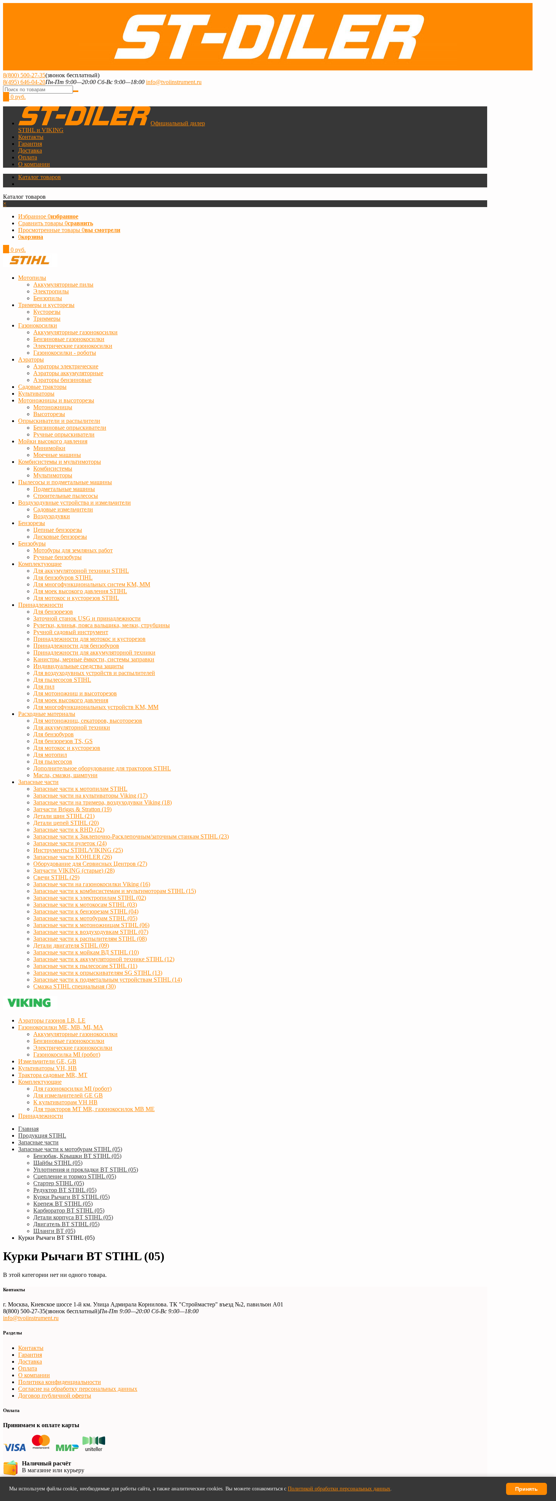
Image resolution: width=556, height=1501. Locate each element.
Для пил (43, 686)
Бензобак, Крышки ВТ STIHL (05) (77, 1156)
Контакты (30, 137)
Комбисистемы (52, 468)
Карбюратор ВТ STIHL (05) (68, 1210)
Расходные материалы (46, 714)
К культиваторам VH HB (65, 1102)
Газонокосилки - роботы (64, 352)
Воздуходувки (51, 516)
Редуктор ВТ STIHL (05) (64, 1190)
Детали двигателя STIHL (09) (71, 945)
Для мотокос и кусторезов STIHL (76, 598)
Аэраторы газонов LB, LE (51, 1020)
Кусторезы (47, 312)
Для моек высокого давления (70, 700)
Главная (28, 1128)
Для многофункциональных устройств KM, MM (95, 707)
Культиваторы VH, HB (47, 1068)
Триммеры (47, 318)
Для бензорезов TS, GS (63, 741)
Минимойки (49, 448)
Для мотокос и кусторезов (66, 748)
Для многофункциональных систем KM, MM (91, 584)
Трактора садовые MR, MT (52, 1075)
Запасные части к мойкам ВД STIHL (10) (86, 952)
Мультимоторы (52, 475)
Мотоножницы (52, 407)
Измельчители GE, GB (47, 1061)
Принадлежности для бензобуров (76, 645)
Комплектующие (40, 564)
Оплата (27, 157)
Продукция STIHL (42, 1135)
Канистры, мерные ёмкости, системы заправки (93, 659)
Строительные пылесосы (65, 496)
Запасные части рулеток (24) (70, 843)
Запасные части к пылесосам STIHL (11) (85, 966)
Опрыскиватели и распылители (59, 421)
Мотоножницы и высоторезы (56, 400)
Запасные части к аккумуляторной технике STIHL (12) (103, 959)
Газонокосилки (37, 325)
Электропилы (51, 291)
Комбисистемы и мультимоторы (59, 461)
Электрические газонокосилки (72, 346)
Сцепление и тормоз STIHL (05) (74, 1176)
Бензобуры (32, 543)
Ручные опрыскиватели (64, 434)
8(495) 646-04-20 (24, 82)
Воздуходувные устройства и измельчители (74, 502)
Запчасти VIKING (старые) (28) (74, 870)
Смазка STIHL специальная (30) (74, 986)
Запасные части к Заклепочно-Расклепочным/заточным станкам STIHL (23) (131, 836)
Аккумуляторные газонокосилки (75, 332)
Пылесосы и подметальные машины (65, 482)
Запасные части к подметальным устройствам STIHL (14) (107, 979)
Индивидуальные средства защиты (78, 666)
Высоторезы (49, 414)
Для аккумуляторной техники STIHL (81, 570)
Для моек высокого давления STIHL (80, 591)
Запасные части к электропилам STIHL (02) (89, 898)
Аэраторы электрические (65, 366)
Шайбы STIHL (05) (57, 1163)
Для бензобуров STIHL (63, 577)
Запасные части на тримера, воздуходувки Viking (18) (102, 802)
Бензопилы (47, 298)
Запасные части (38, 782)
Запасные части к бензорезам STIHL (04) (85, 911)
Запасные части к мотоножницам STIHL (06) (91, 925)
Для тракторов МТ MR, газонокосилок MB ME (94, 1109)
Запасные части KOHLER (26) (72, 857)
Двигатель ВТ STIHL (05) (66, 1224)
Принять (526, 1489)
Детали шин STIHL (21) (64, 816)
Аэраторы (31, 359)
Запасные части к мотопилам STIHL (80, 789)
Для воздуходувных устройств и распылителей (94, 673)
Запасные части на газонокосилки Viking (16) (91, 884)
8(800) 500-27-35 (24, 75)
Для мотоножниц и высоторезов (75, 693)
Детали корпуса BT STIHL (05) (73, 1217)
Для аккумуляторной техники (71, 727)
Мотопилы (32, 277)
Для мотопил (50, 754)
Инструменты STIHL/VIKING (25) (78, 850)
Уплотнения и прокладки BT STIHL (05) (85, 1169)
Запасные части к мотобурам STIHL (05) (85, 918)
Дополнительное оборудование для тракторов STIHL (102, 768)
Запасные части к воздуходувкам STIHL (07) (90, 932)
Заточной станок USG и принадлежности (87, 618)
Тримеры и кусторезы (46, 305)
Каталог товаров (39, 177)
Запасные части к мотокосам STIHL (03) (85, 904)
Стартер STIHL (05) (58, 1183)
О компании (34, 164)
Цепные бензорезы (57, 530)
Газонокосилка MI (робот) (66, 1054)
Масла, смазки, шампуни (65, 775)
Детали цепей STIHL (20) (66, 823)
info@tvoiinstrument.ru (174, 82)
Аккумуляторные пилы (63, 284)
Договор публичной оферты (54, 1395)
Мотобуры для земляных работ (73, 550)
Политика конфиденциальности (59, 1382)
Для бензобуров (53, 734)
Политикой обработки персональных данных (339, 1489)
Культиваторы (36, 393)
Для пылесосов (52, 761)
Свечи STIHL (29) (56, 877)
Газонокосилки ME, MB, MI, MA (60, 1027)
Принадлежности (40, 605)
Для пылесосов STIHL (62, 679)
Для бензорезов (53, 611)
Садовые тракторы (42, 386)
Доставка (30, 150)
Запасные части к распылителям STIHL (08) (90, 938)
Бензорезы (31, 523)
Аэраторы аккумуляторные (68, 373)
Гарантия (30, 143)
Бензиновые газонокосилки (68, 339)
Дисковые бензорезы (60, 536)
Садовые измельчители (63, 509)
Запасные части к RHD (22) (68, 829)
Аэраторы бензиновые (62, 380)
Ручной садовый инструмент (70, 632)
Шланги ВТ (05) (54, 1231)
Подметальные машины (64, 489)
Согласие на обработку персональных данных (77, 1389)
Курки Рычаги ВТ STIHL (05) (71, 1197)
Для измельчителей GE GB (68, 1095)
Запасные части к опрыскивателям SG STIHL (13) (97, 972)
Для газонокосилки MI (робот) (72, 1088)
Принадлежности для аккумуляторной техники (94, 652)
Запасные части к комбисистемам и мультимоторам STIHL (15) (114, 891)
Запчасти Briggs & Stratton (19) (72, 809)
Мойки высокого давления (52, 441)
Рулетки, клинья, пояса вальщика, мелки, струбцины (101, 625)
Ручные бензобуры (57, 557)
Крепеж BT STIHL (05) (63, 1203)
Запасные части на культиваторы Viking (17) (90, 795)
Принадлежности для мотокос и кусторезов (89, 639)
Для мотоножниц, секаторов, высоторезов (87, 720)
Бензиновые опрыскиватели (69, 427)
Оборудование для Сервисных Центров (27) (90, 863)
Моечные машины (57, 455)
